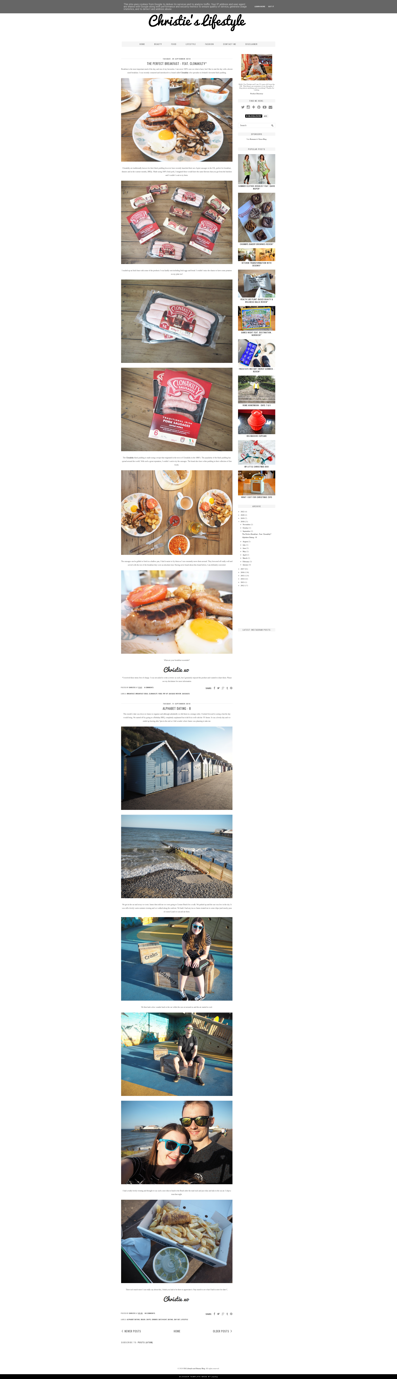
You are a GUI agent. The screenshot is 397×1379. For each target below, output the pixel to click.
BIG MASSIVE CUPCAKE (257, 436)
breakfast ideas (142, 693)
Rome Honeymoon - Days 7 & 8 (257, 405)
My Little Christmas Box (257, 466)
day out (177, 1319)
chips (148, 1319)
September (246, 531)
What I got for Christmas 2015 (256, 497)
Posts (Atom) (145, 1342)
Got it (271, 7)
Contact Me (229, 44)
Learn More (259, 7)
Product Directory (256, 94)
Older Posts (221, 1331)
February (246, 561)
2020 (242, 515)
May (244, 551)
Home (142, 44)
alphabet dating (133, 1319)
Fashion (209, 44)
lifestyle (184, 1319)
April (244, 555)
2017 (242, 569)
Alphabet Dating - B (177, 708)
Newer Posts (133, 1331)
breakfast (131, 693)
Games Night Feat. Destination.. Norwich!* (256, 333)
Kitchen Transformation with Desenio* (257, 264)
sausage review (175, 693)
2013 (242, 582)
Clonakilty (184, 73)
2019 (242, 518)
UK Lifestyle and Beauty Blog (194, 1368)
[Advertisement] (256, 607)
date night (162, 1319)
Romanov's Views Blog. (258, 139)
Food (173, 44)
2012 (242, 585)
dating (170, 1319)
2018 (242, 521)
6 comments (149, 687)
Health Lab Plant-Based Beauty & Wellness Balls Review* (257, 300)
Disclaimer (251, 44)
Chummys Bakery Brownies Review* (257, 244)
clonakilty (153, 693)
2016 (242, 572)
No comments (150, 1313)
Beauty (158, 44)
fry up (165, 693)
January (245, 565)
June (244, 548)
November (246, 524)
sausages (186, 693)
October (245, 528)
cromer (155, 1319)
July (244, 545)
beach (143, 1319)
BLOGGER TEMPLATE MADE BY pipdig (198, 1376)
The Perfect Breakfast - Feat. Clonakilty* (177, 63)
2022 (242, 512)
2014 (242, 579)
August (245, 541)
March (245, 558)
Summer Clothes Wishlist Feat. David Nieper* (256, 187)
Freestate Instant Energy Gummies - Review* (256, 370)
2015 (242, 576)
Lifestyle (191, 44)
